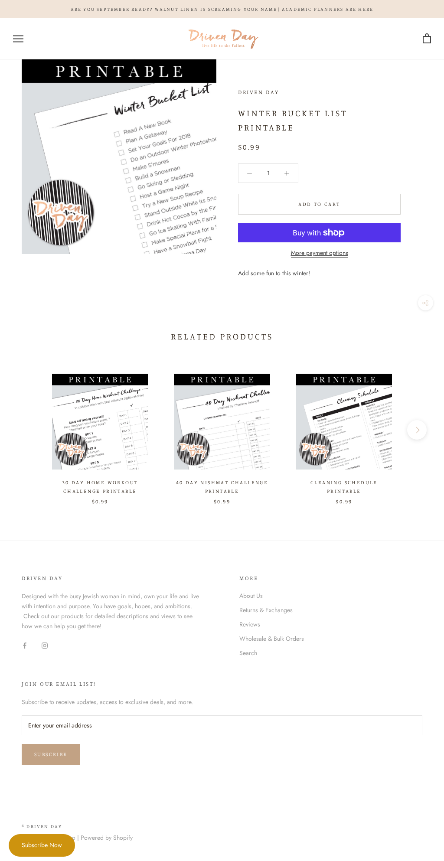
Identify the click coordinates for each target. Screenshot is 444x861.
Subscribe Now (42, 845)
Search (248, 653)
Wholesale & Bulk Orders (271, 638)
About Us (251, 595)
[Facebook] (25, 645)
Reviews (249, 624)
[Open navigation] (18, 38)
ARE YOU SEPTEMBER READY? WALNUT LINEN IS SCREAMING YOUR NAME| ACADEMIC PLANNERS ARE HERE (222, 9)
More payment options (319, 252)
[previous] (27, 430)
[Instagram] (45, 645)
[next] (417, 430)
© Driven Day (42, 826)
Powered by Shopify (107, 837)
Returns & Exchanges (266, 610)
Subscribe (51, 754)
